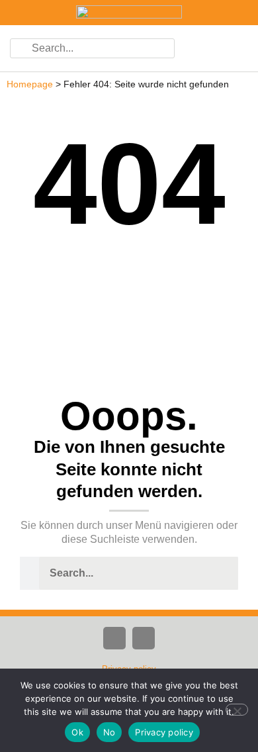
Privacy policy (164, 732)
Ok (77, 732)
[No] (237, 710)
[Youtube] (114, 638)
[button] (231, 48)
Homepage (30, 84)
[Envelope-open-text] (143, 638)
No (109, 732)
